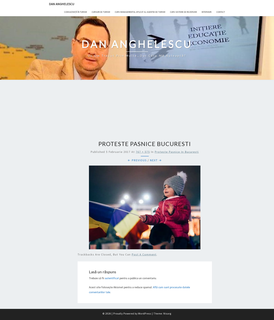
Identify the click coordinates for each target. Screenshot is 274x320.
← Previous (137, 160)
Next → (156, 160)
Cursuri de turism (101, 11)
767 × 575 (143, 152)
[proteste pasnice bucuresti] (144, 208)
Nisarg (167, 313)
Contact (220, 11)
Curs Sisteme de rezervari (183, 11)
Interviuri (207, 11)
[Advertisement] (137, 110)
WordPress (144, 313)
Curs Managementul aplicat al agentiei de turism (140, 11)
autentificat (112, 278)
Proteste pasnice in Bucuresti (177, 152)
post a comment (144, 254)
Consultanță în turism (75, 11)
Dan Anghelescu (61, 4)
